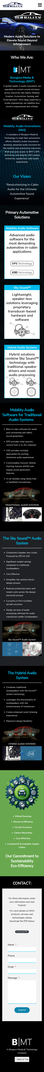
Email (12, 966)
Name (12, 944)
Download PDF (22, 932)
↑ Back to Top (22, 1059)
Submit (22, 1010)
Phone (11, 955)
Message (14, 977)
